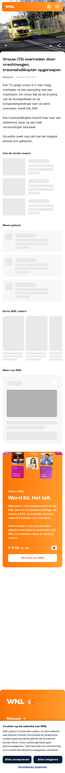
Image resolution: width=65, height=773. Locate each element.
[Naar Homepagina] (9, 6)
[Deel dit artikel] (59, 45)
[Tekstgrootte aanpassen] (50, 45)
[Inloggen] (49, 6)
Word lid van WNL (32, 558)
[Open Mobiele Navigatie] (57, 6)
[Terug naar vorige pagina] (6, 45)
